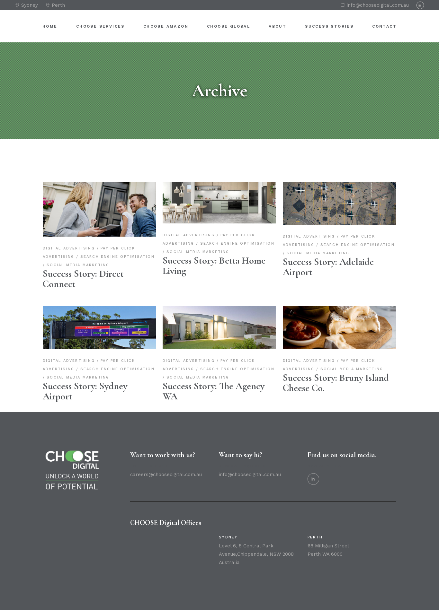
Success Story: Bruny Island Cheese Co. (336, 383)
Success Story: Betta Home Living (214, 266)
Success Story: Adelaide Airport (328, 267)
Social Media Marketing (78, 265)
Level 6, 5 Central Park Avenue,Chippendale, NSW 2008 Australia (256, 554)
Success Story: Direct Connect (83, 279)
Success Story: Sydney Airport (85, 391)
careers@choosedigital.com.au (166, 474)
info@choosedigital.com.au (250, 474)
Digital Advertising (70, 248)
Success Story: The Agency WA (213, 391)
